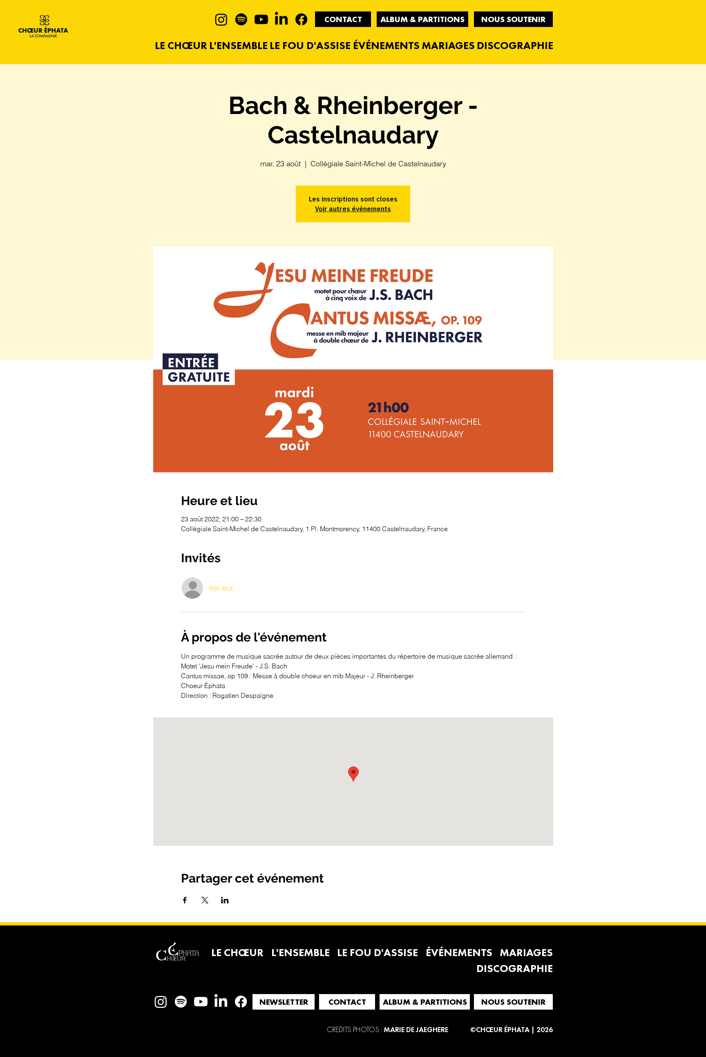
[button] (343, 19)
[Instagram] (221, 19)
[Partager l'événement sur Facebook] (185, 900)
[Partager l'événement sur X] (205, 900)
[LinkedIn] (281, 19)
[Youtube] (261, 19)
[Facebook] (301, 19)
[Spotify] (241, 19)
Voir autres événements (353, 209)
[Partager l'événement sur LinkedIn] (225, 900)
